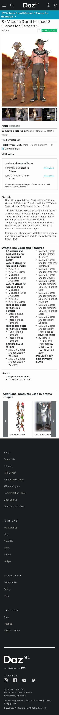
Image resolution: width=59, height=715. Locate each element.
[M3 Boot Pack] (20, 416)
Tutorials (8, 465)
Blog (6, 534)
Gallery (7, 589)
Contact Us (9, 459)
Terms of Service (34, 700)
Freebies (8, 623)
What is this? (49, 168)
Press (6, 547)
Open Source (10, 499)
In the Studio (10, 582)
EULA (14, 703)
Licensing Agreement (14, 700)
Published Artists (12, 630)
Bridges (7, 561)
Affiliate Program (12, 486)
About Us (8, 541)
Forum (7, 595)
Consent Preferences (14, 506)
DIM (51, 144)
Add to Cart (49, 30)
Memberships (10, 527)
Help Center (10, 472)
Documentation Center (15, 492)
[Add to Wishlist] (39, 30)
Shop (6, 617)
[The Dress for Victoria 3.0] (45, 416)
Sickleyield (14, 125)
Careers (7, 554)
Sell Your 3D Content (14, 479)
